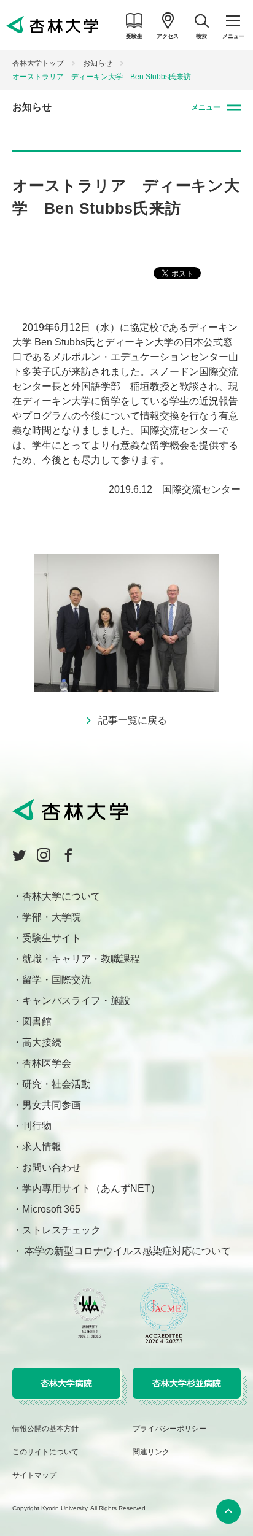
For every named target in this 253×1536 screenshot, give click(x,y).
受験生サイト (51, 938)
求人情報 (41, 1146)
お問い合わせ (51, 1167)
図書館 (37, 1021)
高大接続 (41, 1042)
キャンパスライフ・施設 (76, 1000)
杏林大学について (61, 896)
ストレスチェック (61, 1230)
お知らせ (97, 63)
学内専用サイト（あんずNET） (91, 1188)
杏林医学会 (46, 1063)
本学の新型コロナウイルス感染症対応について (126, 1251)
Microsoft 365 (51, 1209)
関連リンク (151, 1452)
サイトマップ (34, 1475)
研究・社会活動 (56, 1084)
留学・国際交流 (56, 979)
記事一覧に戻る (132, 720)
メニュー (205, 107)
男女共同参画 (51, 1105)
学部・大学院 (51, 917)
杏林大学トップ (38, 63)
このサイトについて (45, 1452)
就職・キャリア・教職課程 (81, 959)
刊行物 (37, 1126)
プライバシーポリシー (169, 1428)
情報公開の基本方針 (45, 1428)
